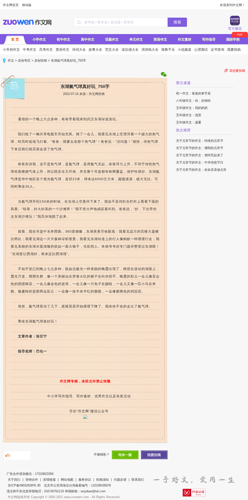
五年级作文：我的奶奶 (192, 108)
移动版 (26, 5)
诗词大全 (79, 49)
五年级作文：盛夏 (188, 122)
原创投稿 (40, 60)
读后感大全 (130, 49)
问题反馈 (120, 479)
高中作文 (87, 39)
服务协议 (84, 479)
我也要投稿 (237, 70)
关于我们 (14, 479)
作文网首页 (11, 5)
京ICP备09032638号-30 (24, 485)
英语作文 (160, 39)
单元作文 (136, 39)
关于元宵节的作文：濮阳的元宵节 (199, 148)
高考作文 (46, 49)
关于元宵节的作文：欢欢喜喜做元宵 (201, 169)
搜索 (177, 22)
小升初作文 (11, 49)
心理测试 (201, 49)
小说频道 (184, 49)
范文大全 (112, 49)
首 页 (15, 39)
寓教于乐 (168, 49)
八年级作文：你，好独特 (193, 100)
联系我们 (138, 479)
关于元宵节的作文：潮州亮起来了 (199, 155)
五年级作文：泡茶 (188, 115)
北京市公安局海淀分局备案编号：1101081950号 (77, 485)
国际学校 (233, 39)
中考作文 (29, 49)
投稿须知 (102, 479)
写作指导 (209, 39)
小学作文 (39, 39)
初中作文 (63, 39)
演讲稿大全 (149, 49)
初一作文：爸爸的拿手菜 (193, 93)
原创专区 (24, 60)
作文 (11, 60)
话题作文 (112, 39)
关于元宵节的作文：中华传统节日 (199, 162)
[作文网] (27, 22)
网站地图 (67, 479)
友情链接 (49, 479)
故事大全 (95, 49)
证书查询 (217, 49)
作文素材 (184, 39)
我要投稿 (234, 49)
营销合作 (31, 479)
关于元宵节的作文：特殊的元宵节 (199, 141)
